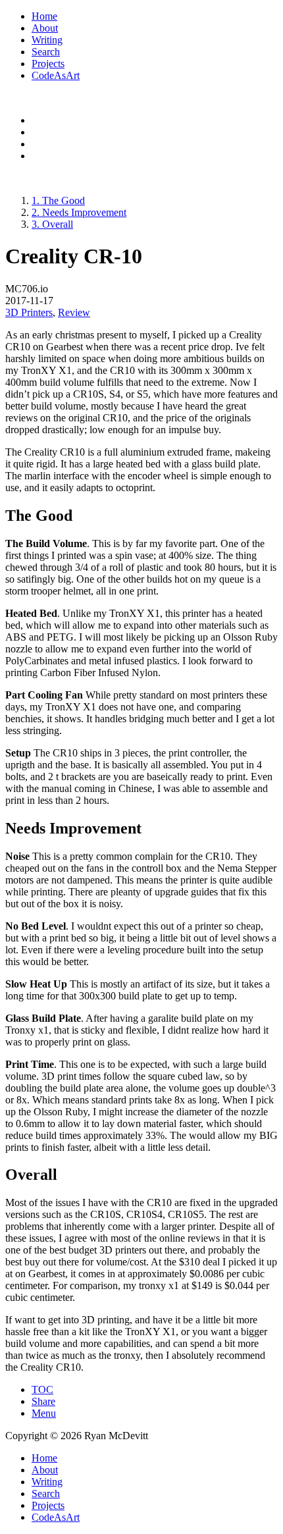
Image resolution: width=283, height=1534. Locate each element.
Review (74, 312)
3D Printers (29, 312)
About (45, 28)
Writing (47, 39)
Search (46, 51)
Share (43, 1401)
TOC (42, 1389)
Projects (48, 63)
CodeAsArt (56, 75)
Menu (44, 1413)
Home (44, 16)
